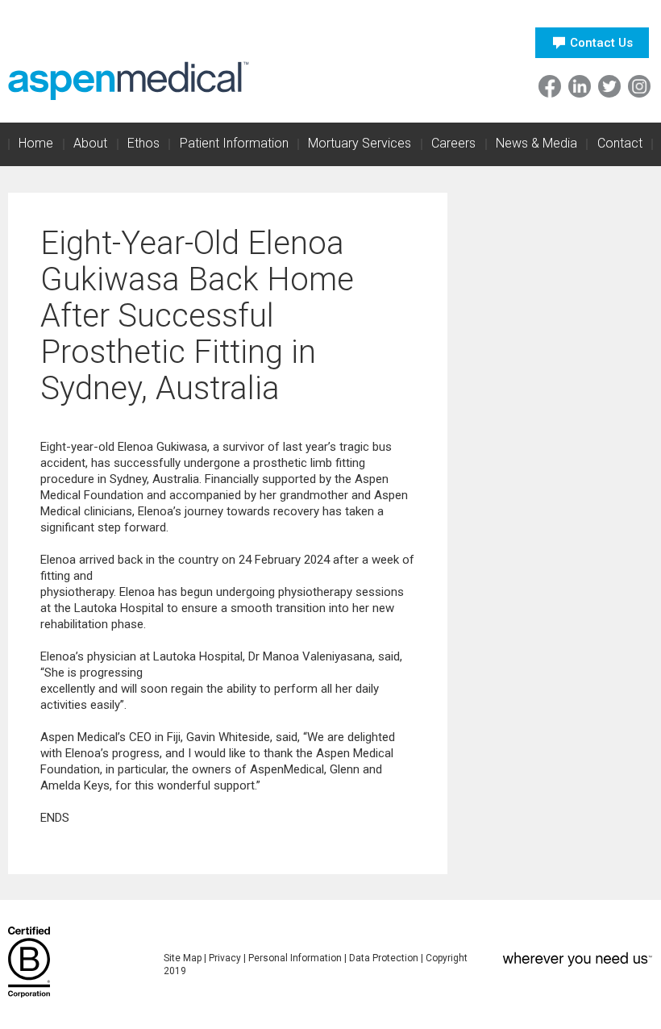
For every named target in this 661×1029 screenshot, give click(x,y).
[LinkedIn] (579, 86)
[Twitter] (609, 86)
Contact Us (601, 42)
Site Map (183, 958)
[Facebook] (549, 86)
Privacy (225, 958)
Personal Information (295, 958)
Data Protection (383, 958)
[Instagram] (639, 86)
